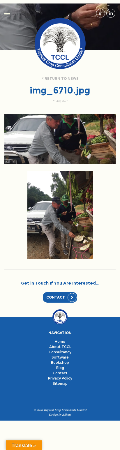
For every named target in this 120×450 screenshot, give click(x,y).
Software (60, 357)
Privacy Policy (60, 378)
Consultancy (60, 352)
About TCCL (60, 347)
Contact (55, 297)
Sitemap (60, 383)
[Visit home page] (60, 43)
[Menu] (7, 13)
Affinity (66, 414)
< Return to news (60, 78)
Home (60, 341)
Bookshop (60, 362)
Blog (60, 368)
